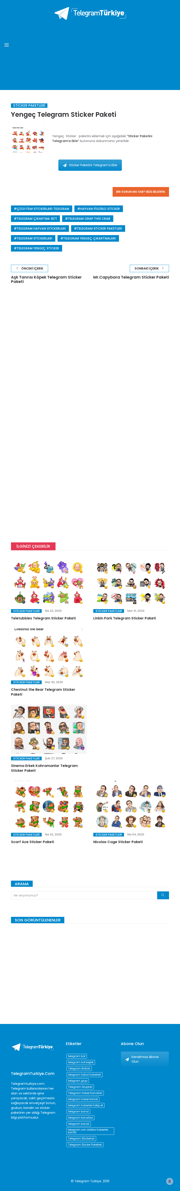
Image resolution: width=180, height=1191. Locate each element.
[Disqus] (90, 354)
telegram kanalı (78, 1124)
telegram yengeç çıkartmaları (89, 238)
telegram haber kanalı (83, 1099)
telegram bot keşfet (81, 1062)
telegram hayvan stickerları (41, 228)
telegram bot (76, 1056)
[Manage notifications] (169, 1181)
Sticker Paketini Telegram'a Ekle (93, 165)
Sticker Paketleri (29, 105)
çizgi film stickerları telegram (43, 209)
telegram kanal (78, 1111)
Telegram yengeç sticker (38, 248)
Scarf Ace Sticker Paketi (32, 841)
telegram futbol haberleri (84, 1074)
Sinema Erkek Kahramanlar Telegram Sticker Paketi (44, 768)
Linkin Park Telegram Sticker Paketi (124, 618)
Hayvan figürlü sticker (100, 209)
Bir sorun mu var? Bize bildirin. (141, 192)
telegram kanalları (80, 1117)
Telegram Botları (79, 1068)
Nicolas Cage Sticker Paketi (118, 841)
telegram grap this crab (89, 218)
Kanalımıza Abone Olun (145, 1059)
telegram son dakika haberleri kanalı (88, 1131)
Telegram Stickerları (34, 238)
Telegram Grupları (80, 1087)
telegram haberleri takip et (85, 1105)
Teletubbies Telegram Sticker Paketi (43, 618)
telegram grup (77, 1081)
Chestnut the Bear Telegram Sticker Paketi (43, 692)
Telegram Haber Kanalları (85, 1093)
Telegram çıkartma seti (37, 218)
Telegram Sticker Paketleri (99, 228)
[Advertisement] (90, 52)
